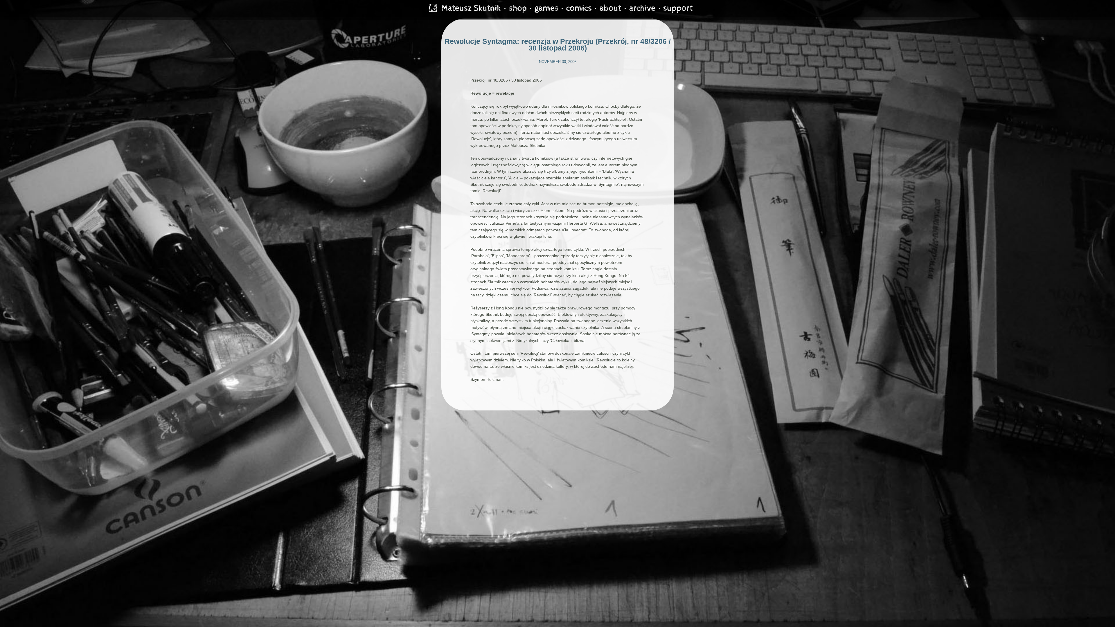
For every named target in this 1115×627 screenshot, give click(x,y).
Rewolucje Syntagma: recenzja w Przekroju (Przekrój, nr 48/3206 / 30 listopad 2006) (558, 44)
